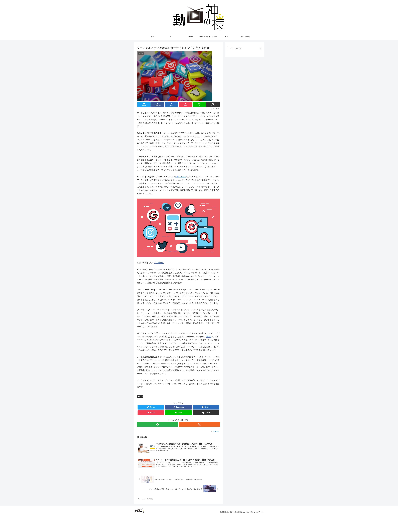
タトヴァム (159, 263)
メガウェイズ (180, 177)
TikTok (208, 337)
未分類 (141, 396)
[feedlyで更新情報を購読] (157, 424)
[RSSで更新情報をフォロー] (199, 424)
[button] (260, 48)
